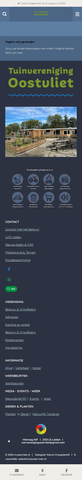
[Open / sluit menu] (77, 14)
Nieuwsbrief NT (15, 399)
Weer (47, 399)
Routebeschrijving (17, 260)
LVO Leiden (13, 237)
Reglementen (14, 340)
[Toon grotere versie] (41, 81)
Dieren (24, 414)
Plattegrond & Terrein (20, 252)
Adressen (11, 317)
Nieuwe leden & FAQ (19, 245)
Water (36, 368)
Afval (8, 368)
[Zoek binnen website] (4, 14)
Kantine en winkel (17, 325)
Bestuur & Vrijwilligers (20, 309)
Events (34, 399)
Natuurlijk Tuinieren (46, 414)
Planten (10, 414)
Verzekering (13, 348)
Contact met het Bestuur (22, 229)
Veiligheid (22, 368)
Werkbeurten (14, 383)
